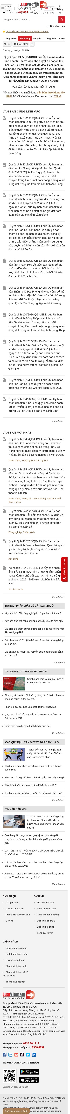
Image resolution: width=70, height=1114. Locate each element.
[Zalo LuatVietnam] (10, 1055)
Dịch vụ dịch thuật (46, 920)
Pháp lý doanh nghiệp (48, 914)
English (52, 8)
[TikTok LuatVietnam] (22, 1055)
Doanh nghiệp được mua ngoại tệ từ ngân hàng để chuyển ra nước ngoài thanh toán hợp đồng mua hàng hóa (33, 839)
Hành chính (14, 460)
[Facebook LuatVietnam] (5, 1055)
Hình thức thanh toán (17, 954)
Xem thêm (57, 421)
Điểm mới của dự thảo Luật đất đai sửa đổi (27, 726)
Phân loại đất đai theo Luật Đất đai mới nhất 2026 (30, 706)
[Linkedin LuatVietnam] (34, 1055)
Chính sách (29, 532)
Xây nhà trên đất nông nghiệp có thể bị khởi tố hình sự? (34, 620)
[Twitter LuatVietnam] (28, 1055)
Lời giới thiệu (12, 902)
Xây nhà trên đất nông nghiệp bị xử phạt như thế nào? (33, 613)
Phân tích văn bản (46, 908)
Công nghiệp (15, 532)
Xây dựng (13, 558)
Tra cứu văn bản (45, 902)
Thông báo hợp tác (15, 981)
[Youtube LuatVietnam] (16, 1055)
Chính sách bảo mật (16, 966)
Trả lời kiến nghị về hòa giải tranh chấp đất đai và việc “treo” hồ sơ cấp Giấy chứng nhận (44, 753)
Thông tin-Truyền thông (34, 498)
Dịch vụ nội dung (45, 926)
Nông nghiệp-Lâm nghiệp (35, 460)
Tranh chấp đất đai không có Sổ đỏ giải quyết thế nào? (33, 793)
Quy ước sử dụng (15, 960)
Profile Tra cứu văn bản (18, 914)
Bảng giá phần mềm (16, 948)
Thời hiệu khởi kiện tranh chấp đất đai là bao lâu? (30, 785)
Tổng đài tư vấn (45, 933)
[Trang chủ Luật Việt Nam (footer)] (34, 994)
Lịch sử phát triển (15, 908)
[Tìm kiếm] (61, 19)
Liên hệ (9, 920)
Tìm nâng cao (57, 26)
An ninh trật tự (15, 589)
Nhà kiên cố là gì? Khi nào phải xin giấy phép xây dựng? (34, 777)
